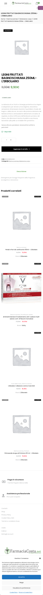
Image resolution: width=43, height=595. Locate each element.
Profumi (26, 451)
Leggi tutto (21, 220)
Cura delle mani (16, 383)
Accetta (21, 577)
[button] (40, 558)
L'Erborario (23, 256)
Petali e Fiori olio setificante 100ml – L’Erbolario (21, 250)
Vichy (24, 325)
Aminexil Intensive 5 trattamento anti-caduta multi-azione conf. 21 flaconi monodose (21, 318)
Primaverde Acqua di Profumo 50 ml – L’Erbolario (21, 453)
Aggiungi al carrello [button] (21, 356)
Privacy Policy (6, 515)
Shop (3, 512)
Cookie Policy (14, 592)
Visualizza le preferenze (21, 588)
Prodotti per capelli (27, 314)
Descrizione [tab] (21, 171)
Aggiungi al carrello (20, 149)
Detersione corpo (26, 19)
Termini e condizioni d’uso (11, 521)
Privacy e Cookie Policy (25, 592)
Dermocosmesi (12, 19)
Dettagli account (7, 534)
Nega (22, 582)
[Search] (40, 8)
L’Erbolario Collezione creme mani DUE (21, 386)
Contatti (4, 508)
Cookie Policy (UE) (8, 518)
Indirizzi (4, 531)
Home (3, 19)
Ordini (4, 528)
